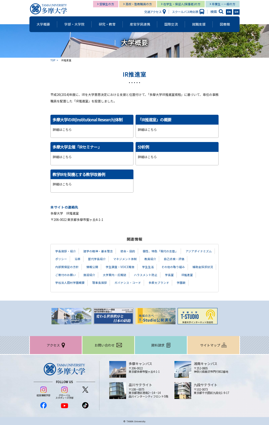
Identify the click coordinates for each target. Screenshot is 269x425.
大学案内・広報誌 (114, 275)
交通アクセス (153, 11)
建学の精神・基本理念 (98, 251)
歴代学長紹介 (97, 259)
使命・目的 (127, 251)
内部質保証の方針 (67, 267)
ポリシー (61, 259)
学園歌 (181, 282)
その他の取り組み (173, 267)
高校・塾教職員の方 (138, 4)
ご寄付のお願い (65, 275)
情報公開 (92, 267)
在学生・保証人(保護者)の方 (181, 4)
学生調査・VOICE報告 (120, 267)
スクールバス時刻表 (185, 11)
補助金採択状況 (203, 267)
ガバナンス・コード (128, 282)
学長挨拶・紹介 (65, 251)
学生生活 (148, 267)
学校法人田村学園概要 (70, 282)
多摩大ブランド (159, 282)
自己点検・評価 (174, 259)
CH (236, 11)
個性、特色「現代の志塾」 (160, 251)
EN (229, 11)
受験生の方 (106, 4)
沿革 (77, 259)
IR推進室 (187, 275)
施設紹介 (89, 275)
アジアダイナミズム (199, 251)
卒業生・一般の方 (223, 4)
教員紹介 (150, 259)
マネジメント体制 (125, 259)
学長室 (169, 275)
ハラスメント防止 (145, 275)
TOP (52, 60)
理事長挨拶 (99, 282)
